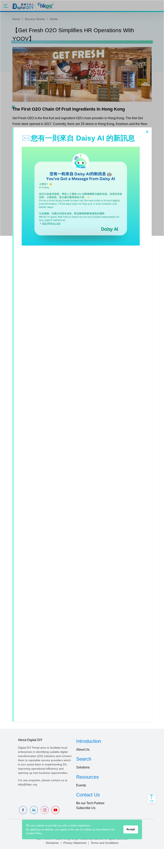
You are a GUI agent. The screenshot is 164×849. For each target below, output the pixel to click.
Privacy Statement (74, 842)
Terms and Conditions (104, 842)
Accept (130, 829)
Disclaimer (52, 842)
